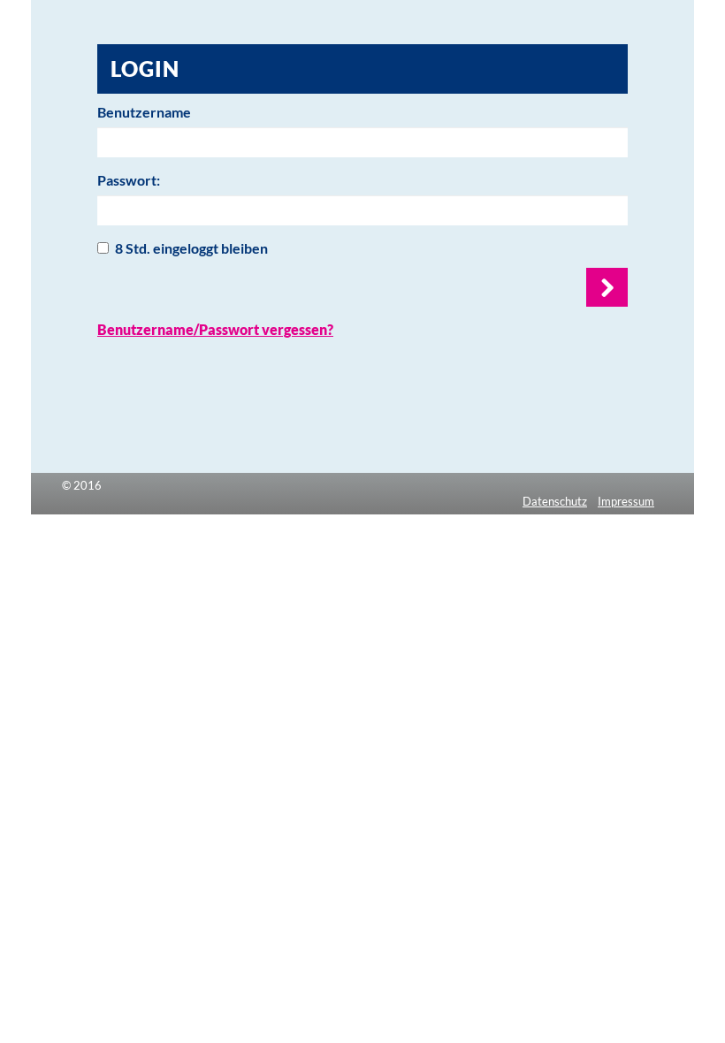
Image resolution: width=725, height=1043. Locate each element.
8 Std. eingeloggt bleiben (191, 248)
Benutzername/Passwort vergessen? (215, 329)
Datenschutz (555, 501)
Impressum (626, 501)
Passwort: (128, 179)
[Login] (607, 287)
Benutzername (144, 111)
